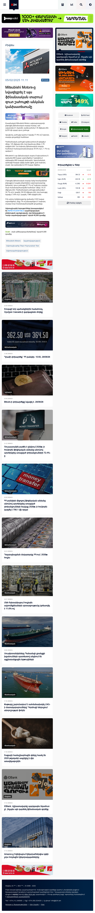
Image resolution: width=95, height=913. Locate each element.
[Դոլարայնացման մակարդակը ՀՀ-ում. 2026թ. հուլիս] (27, 533)
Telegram (64, 136)
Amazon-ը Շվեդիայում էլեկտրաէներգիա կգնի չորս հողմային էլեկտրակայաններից (26, 855)
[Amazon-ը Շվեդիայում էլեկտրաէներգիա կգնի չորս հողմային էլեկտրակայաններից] (27, 832)
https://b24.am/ (29, 894)
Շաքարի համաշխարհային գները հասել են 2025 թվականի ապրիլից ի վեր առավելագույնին (25, 758)
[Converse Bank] (74, 151)
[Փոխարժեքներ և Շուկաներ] (71, 5)
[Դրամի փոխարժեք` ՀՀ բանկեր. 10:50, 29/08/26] (27, 335)
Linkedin (86, 136)
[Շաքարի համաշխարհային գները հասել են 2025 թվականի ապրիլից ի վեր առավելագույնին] (27, 733)
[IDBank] (74, 78)
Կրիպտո (8, 392)
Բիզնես (9, 45)
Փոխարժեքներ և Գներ (69, 165)
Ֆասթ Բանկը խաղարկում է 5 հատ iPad (73, 55)
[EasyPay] (47, 18)
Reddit (75, 136)
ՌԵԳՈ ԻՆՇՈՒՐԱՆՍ (16, 211)
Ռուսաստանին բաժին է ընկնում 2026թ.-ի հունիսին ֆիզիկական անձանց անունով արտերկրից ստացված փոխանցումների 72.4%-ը (27, 451)
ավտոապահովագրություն (17, 251)
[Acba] (74, 100)
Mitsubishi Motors (13, 241)
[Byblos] (27, 33)
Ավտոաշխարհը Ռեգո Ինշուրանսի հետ (22, 246)
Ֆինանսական (11, 347)
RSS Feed (86, 115)
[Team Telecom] (27, 116)
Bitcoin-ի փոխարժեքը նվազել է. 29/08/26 (23, 402)
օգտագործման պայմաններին (18, 897)
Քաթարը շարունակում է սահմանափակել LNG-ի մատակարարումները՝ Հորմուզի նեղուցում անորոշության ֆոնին (27, 707)
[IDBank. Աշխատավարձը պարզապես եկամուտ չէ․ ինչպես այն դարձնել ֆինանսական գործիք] (27, 784)
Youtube (64, 122)
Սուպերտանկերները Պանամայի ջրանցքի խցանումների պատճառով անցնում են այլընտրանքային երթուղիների (24, 656)
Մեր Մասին (34, 904)
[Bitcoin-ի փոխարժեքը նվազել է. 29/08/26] (27, 380)
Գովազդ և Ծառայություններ (16, 904)
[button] (60, 51)
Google (63, 129)
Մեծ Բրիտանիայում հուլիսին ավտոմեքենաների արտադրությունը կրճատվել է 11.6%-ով (27, 605)
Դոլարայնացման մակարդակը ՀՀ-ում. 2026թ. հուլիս (26, 556)
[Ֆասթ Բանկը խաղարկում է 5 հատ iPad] (74, 39)
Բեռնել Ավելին (75, 203)
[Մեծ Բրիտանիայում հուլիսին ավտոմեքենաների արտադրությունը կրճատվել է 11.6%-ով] (27, 580)
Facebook (69, 115)
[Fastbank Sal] (27, 224)
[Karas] (27, 264)
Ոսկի (59, 192)
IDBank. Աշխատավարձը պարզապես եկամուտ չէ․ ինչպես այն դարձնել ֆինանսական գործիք (26, 807)
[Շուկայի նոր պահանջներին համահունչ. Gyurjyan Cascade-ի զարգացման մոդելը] (27, 287)
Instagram (86, 122)
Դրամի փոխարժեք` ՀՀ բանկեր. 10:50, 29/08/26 (27, 357)
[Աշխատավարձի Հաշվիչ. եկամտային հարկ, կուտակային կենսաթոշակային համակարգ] (62, 5)
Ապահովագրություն (32, 241)
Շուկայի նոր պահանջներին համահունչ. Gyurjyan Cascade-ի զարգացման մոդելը (23, 310)
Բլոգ (42, 904)
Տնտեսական (10, 593)
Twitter (75, 122)
